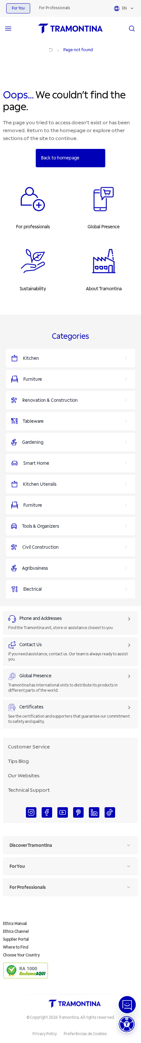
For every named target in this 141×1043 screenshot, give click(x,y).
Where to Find (15, 947)
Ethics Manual (15, 924)
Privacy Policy (44, 1034)
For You (18, 8)
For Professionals (54, 8)
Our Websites (23, 776)
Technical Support (29, 790)
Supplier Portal (16, 939)
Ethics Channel (16, 932)
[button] (127, 1024)
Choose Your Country (21, 955)
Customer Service (29, 747)
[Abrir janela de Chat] (127, 1004)
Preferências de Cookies (85, 1034)
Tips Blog (18, 761)
